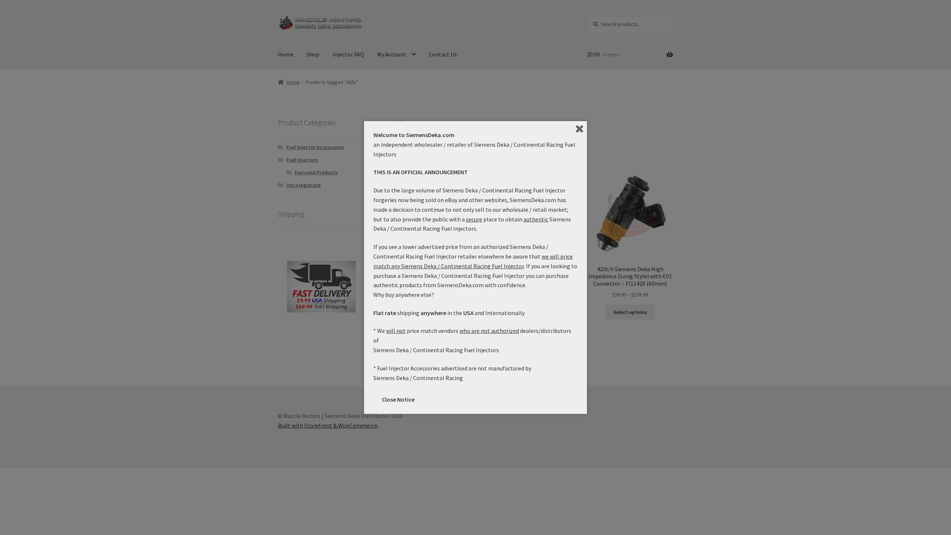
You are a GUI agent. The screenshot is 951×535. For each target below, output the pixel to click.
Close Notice (398, 399)
